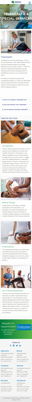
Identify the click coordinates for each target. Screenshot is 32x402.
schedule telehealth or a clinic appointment (24, 327)
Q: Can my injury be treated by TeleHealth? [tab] (15, 109)
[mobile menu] (29, 2)
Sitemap (14, 400)
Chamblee (4, 366)
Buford (19, 351)
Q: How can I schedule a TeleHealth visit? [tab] (14, 100)
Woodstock (21, 380)
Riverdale (4, 380)
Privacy (18, 400)
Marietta (20, 366)
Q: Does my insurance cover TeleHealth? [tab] (14, 104)
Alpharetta (5, 351)
